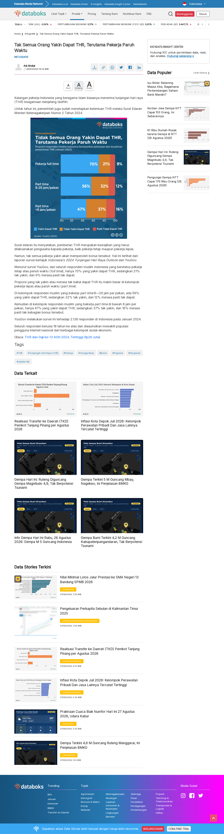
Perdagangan (138, 806)
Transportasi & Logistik (164, 807)
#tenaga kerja (86, 353)
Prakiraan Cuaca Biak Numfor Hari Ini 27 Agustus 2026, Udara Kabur (97, 714)
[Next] (208, 24)
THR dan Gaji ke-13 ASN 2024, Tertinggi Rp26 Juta (62, 337)
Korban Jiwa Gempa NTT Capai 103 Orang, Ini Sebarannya (164, 112)
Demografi (68, 724)
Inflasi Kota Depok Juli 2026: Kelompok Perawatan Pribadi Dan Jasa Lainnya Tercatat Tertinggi (99, 682)
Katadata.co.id (60, 4)
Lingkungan (68, 755)
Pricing (92, 13)
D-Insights (96, 4)
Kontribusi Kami (132, 13)
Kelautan (85, 809)
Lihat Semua (200, 72)
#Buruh (103, 353)
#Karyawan (134, 353)
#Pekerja (68, 353)
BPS (50, 794)
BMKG (51, 808)
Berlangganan (185, 13)
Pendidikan (68, 589)
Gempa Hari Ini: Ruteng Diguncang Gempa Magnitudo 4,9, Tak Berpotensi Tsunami (162, 157)
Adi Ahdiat (29, 65)
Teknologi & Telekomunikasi (164, 800)
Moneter (110, 816)
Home (17, 33)
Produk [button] (76, 13)
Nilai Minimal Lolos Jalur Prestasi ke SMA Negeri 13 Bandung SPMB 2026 (99, 579)
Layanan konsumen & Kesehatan (79, 621)
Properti (160, 794)
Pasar (134, 798)
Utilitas (159, 812)
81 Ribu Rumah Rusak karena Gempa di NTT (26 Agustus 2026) (162, 134)
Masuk (203, 13)
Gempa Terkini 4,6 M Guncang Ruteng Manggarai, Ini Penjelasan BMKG (100, 745)
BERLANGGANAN (153, 828)
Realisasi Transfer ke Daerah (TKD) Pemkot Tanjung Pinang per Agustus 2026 (99, 651)
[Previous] (202, 24)
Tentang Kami (109, 13)
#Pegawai (117, 353)
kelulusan (53, 803)
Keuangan (111, 798)
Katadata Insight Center (118, 4)
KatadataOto (140, 4)
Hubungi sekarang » (180, 56)
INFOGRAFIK (21, 56)
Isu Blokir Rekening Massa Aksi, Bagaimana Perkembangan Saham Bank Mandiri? (163, 88)
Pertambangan (139, 809)
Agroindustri (87, 794)
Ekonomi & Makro (71, 661)
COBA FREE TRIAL (179, 828)
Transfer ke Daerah (58, 812)
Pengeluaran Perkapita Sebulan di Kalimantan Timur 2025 (99, 611)
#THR (19, 353)
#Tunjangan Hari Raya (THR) (43, 353)
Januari (52, 799)
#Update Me (23, 361)
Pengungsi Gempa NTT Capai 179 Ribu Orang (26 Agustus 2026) (164, 181)
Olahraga (136, 794)
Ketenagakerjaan (115, 794)
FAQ (148, 13)
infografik (30, 33)
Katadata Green (79, 4)
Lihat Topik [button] (57, 13)
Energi (84, 806)
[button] (194, 4)
